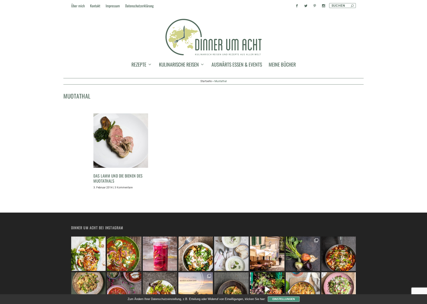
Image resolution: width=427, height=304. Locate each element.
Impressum (113, 5)
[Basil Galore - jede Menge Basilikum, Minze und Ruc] (88, 254)
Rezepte (138, 65)
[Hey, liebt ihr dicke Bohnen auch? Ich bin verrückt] (338, 254)
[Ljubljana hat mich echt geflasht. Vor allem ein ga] (267, 254)
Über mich (78, 5)
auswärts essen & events (236, 65)
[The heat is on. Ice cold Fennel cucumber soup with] (231, 254)
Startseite (206, 81)
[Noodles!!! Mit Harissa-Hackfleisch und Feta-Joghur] (195, 254)
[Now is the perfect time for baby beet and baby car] (303, 254)
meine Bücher (282, 65)
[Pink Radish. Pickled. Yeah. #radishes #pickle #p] (160, 254)
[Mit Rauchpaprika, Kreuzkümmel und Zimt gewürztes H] (124, 254)
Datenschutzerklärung (139, 5)
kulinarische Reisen (179, 65)
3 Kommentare (124, 187)
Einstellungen (283, 299)
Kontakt (95, 5)
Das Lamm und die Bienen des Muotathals (118, 178)
